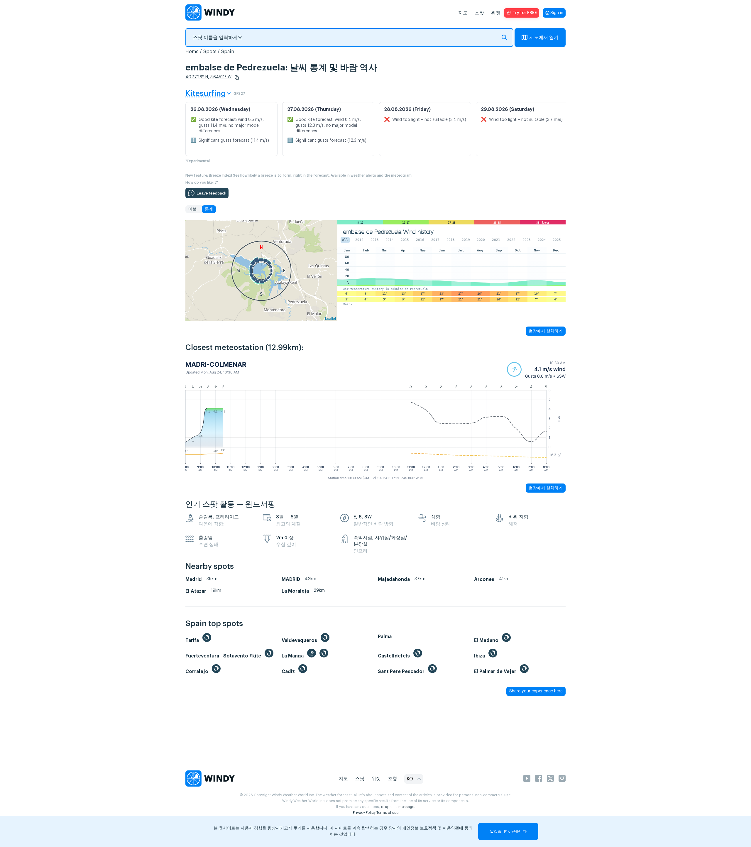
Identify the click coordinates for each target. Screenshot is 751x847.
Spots (209, 51)
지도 (463, 13)
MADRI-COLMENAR (215, 364)
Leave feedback (211, 193)
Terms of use (387, 812)
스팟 (479, 13)
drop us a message (397, 807)
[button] (237, 77)
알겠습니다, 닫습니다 (508, 831)
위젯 (495, 13)
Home (192, 51)
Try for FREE (524, 13)
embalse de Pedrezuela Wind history (388, 232)
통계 (209, 209)
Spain (227, 51)
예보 (192, 209)
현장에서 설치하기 (546, 331)
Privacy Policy (364, 812)
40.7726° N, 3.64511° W (208, 77)
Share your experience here (536, 691)
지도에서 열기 (544, 37)
